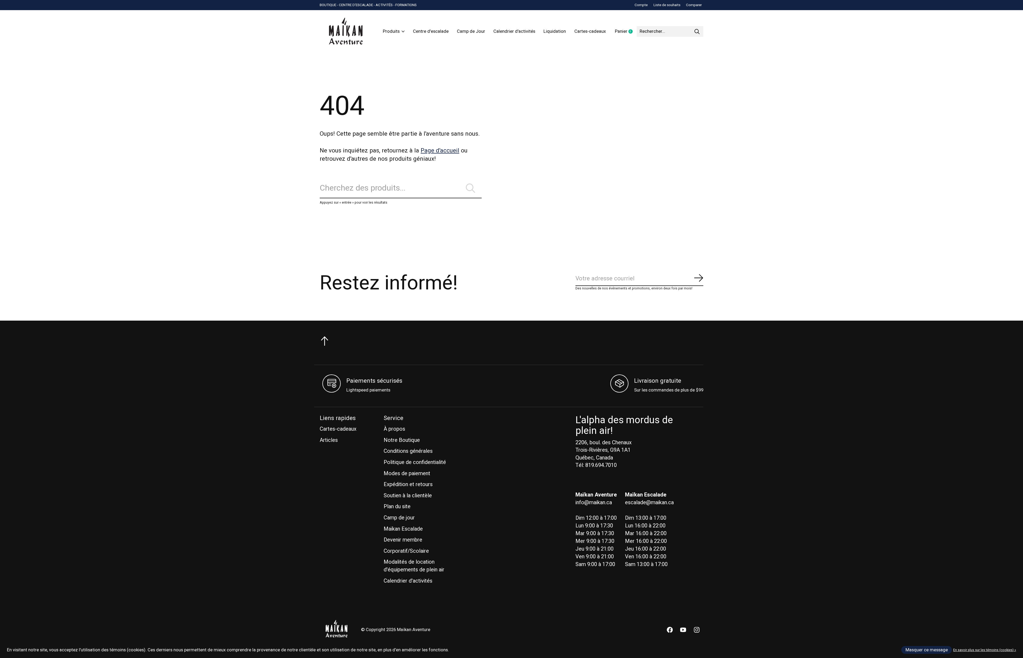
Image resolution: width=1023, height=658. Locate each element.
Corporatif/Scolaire (406, 551)
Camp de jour (399, 518)
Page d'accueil (440, 150)
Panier (626, 31)
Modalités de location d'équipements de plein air (414, 566)
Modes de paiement (407, 473)
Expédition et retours (408, 484)
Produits (391, 31)
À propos (394, 429)
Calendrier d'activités (514, 31)
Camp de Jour (471, 31)
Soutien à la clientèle (408, 495)
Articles (329, 440)
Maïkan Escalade (403, 529)
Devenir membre (403, 540)
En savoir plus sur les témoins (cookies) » (984, 650)
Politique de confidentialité (415, 462)
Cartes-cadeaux (590, 31)
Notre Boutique (402, 440)
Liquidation (554, 31)
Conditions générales (408, 451)
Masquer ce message (927, 650)
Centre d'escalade (431, 31)
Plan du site (397, 506)
